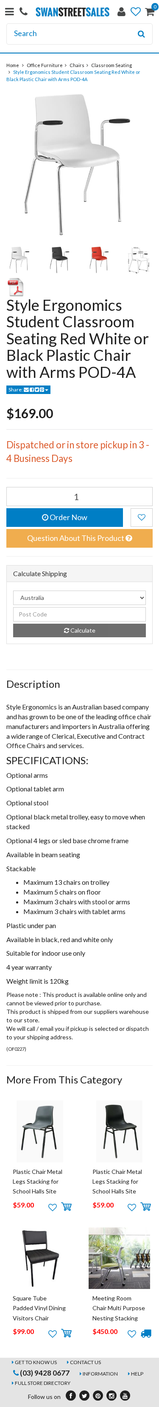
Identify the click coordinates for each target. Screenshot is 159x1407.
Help (137, 1373)
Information (100, 1373)
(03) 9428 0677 (44, 1372)
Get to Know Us (36, 1362)
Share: (16, 389)
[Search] (141, 34)
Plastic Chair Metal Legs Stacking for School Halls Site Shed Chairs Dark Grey (37, 1191)
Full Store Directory (42, 1383)
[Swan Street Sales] (73, 11)
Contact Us (85, 1362)
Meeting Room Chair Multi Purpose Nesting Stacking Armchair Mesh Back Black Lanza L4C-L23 (119, 1318)
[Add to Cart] (66, 1207)
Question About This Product (76, 538)
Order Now (67, 517)
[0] (149, 13)
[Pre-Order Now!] (145, 1333)
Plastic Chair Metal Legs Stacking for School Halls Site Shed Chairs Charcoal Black (117, 1191)
